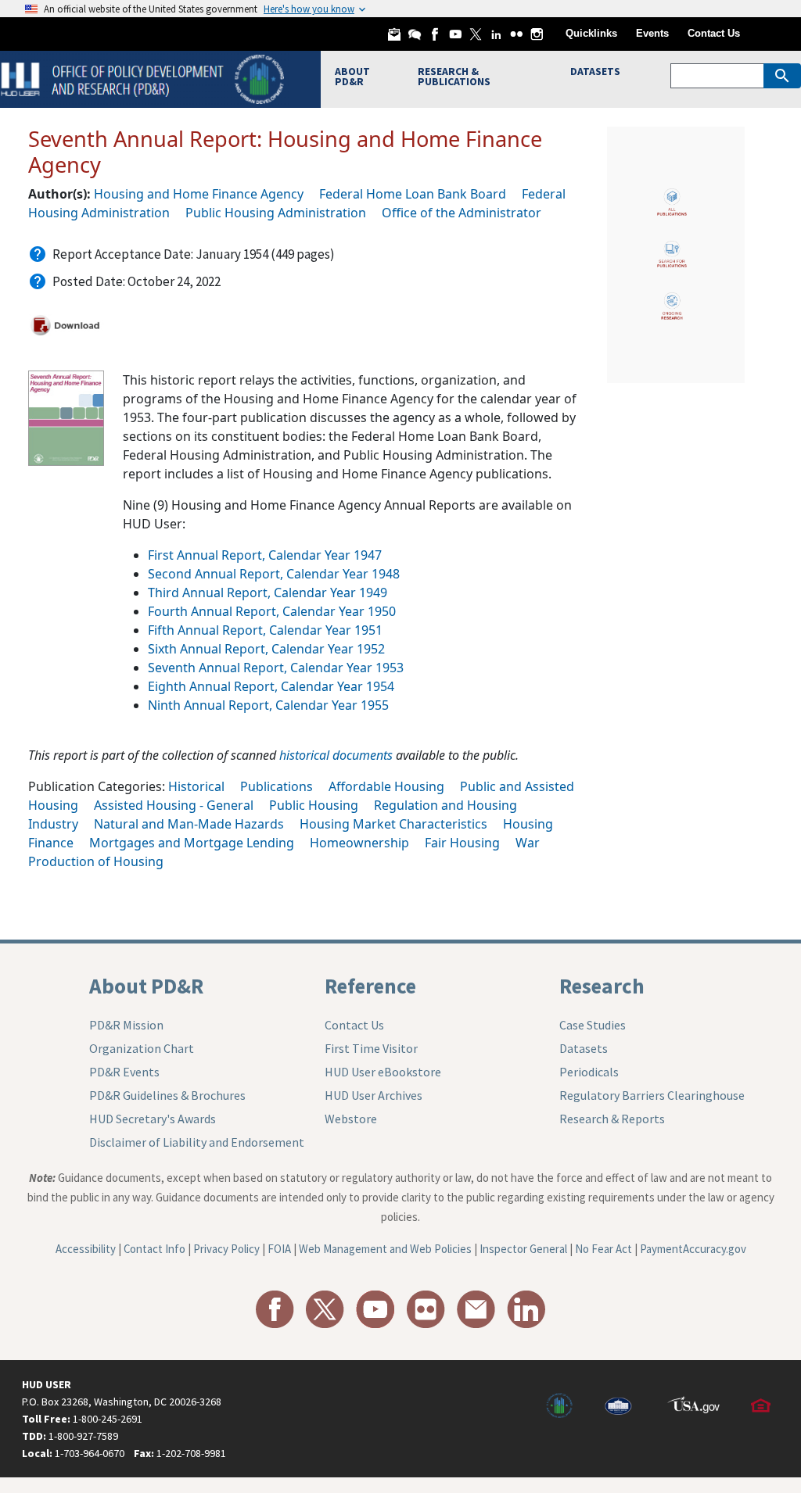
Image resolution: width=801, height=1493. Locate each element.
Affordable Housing (386, 786)
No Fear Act (603, 1248)
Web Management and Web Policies (385, 1248)
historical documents (336, 755)
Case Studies (592, 1025)
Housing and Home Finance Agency (199, 193)
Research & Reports (612, 1118)
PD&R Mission (126, 1025)
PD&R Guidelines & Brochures (167, 1095)
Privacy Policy (226, 1248)
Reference (370, 985)
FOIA (279, 1248)
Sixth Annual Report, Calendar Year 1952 (266, 648)
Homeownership (359, 842)
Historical (196, 786)
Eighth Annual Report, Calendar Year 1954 (271, 686)
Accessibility (86, 1248)
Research (602, 985)
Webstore (351, 1118)
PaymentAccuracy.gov (693, 1248)
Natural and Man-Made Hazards (189, 823)
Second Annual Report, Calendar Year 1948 (274, 573)
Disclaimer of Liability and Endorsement (196, 1142)
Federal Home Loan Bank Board (412, 193)
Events (652, 33)
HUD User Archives (373, 1095)
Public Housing (313, 805)
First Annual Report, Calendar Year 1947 (265, 555)
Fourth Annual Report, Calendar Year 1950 (272, 611)
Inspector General (523, 1248)
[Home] (144, 77)
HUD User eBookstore (383, 1071)
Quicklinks (591, 33)
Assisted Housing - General (173, 805)
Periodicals (589, 1071)
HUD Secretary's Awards (152, 1118)
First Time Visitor (371, 1048)
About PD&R (146, 985)
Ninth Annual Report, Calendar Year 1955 (268, 705)
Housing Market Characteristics (393, 823)
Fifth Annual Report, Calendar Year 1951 (265, 630)
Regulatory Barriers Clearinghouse (652, 1095)
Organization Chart (141, 1048)
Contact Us (714, 33)
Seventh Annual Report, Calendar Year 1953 (276, 667)
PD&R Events (124, 1071)
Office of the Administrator (461, 212)
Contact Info (154, 1248)
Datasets (583, 1048)
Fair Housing (462, 842)
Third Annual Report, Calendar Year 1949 (267, 592)
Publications (276, 786)
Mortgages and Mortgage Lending (191, 842)
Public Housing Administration (275, 212)
